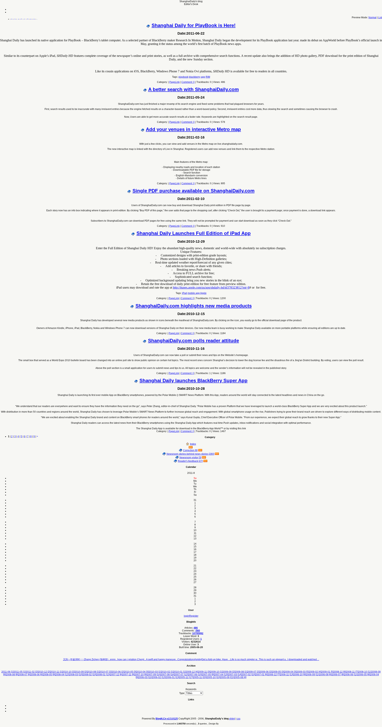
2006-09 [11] (312, 674)
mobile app (194, 293)
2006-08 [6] (325, 674)
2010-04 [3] (142, 671)
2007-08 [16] (167, 674)
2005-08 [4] (240, 677)
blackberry (194, 77)
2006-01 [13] (172, 677)
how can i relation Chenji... (131, 659)
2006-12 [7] (274, 674)
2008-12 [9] (339, 671)
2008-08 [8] (12, 674)
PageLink (174, 82)
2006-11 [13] (286, 674)
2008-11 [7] (352, 671)
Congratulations (186, 659)
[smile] (198, 659)
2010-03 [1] (155, 671)
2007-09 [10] (154, 674)
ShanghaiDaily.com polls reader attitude (193, 340)
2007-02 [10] (248, 674)
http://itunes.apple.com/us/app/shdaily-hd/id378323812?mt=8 (211, 287)
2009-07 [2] (253, 671)
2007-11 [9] (128, 674)
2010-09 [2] (81, 671)
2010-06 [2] (118, 671)
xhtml (232, 718)
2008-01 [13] (103, 674)
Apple (203, 293)
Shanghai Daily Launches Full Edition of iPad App (193, 233)
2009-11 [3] (204, 671)
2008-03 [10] (76, 674)
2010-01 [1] (179, 671)
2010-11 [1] (56, 671)
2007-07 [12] (181, 674)
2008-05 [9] (49, 674)
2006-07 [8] (338, 674)
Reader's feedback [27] (190, 461)
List (380, 17)
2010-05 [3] (130, 671)
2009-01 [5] (327, 671)
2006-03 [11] (145, 677)
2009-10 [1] (216, 671)
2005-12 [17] (186, 677)
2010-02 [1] (167, 671)
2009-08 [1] (241, 671)
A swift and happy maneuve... (161, 659)
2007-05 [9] (208, 674)
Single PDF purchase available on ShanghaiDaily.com (193, 190)
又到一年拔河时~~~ (73, 659)
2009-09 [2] (228, 671)
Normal (372, 17)
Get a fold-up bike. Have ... (216, 659)
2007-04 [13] (221, 674)
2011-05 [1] (20, 671)
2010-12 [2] (44, 671)
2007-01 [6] (261, 674)
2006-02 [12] (159, 677)
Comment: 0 (188, 82)
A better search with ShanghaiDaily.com (193, 89)
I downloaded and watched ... (303, 659)
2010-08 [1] (93, 671)
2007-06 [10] (195, 674)
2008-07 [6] (24, 674)
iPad (184, 293)
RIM (208, 77)
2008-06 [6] (36, 674)
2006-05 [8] (364, 674)
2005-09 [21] (227, 677)
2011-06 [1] (7, 671)
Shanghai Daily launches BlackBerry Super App (193, 380)
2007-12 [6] (116, 674)
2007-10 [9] (140, 674)
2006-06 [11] (351, 674)
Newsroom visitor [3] (190, 457)
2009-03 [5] (302, 671)
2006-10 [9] (299, 674)
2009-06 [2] (265, 671)
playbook (183, 77)
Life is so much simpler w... (244, 659)
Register (193, 616)
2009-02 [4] (315, 671)
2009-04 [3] (290, 671)
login (186, 616)
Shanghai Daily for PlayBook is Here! (194, 25)
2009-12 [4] (192, 671)
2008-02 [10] (89, 674)
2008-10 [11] (364, 671)
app (203, 77)
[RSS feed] (191, 447)
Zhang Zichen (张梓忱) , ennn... (100, 659)
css (238, 718)
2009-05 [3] (278, 671)
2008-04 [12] (62, 674)
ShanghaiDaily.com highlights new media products (193, 305)
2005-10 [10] (213, 677)
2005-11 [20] (200, 677)
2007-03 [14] (235, 674)
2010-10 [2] (68, 671)
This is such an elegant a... (273, 659)
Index (193, 444)
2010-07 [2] (105, 671)
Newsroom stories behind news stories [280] (190, 454)
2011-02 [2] (32, 671)
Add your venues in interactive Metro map (193, 129)
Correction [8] (190, 450)
